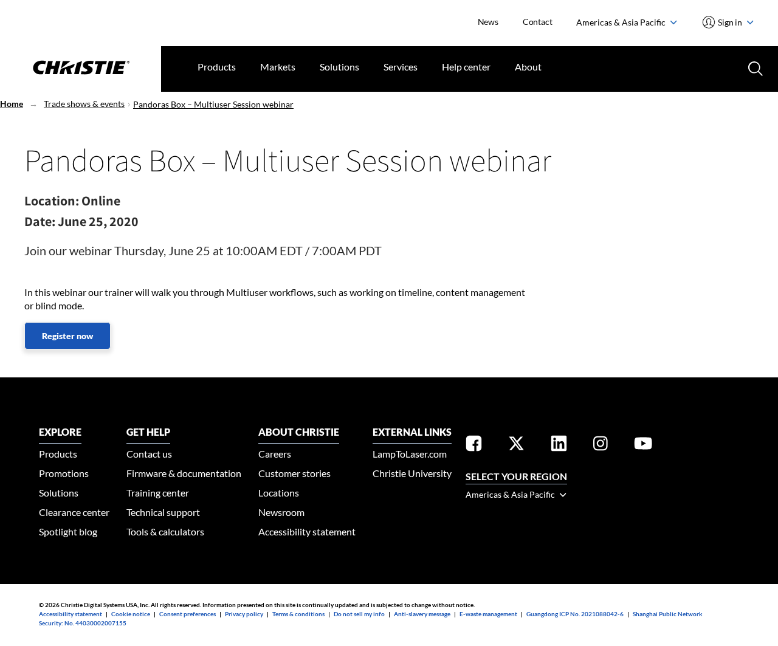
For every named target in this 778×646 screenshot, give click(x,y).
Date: (39, 221)
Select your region (516, 476)
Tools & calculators (165, 531)
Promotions (64, 473)
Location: (51, 200)
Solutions (339, 66)
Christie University (412, 473)
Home (11, 103)
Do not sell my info (359, 613)
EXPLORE (60, 432)
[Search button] (754, 67)
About (528, 66)
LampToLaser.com (410, 453)
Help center (466, 66)
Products (217, 66)
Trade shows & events (84, 103)
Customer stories (294, 473)
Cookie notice (130, 613)
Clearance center (74, 512)
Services (401, 66)
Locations (278, 492)
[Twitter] (516, 445)
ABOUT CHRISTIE (298, 432)
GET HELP (148, 432)
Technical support (163, 512)
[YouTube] (643, 445)
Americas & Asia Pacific (621, 22)
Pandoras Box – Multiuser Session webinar (213, 104)
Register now (67, 336)
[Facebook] (474, 445)
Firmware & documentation (183, 473)
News (488, 21)
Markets (277, 66)
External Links (412, 432)
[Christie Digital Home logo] (80, 68)
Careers (274, 453)
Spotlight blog (68, 531)
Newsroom (281, 512)
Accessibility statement (307, 531)
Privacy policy (244, 613)
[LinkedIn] (559, 445)
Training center (157, 492)
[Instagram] (600, 445)
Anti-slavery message (422, 613)
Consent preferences (187, 613)
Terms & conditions (298, 613)
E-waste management (488, 613)
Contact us (149, 453)
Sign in (730, 22)
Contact (538, 21)
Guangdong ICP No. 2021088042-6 (575, 613)
